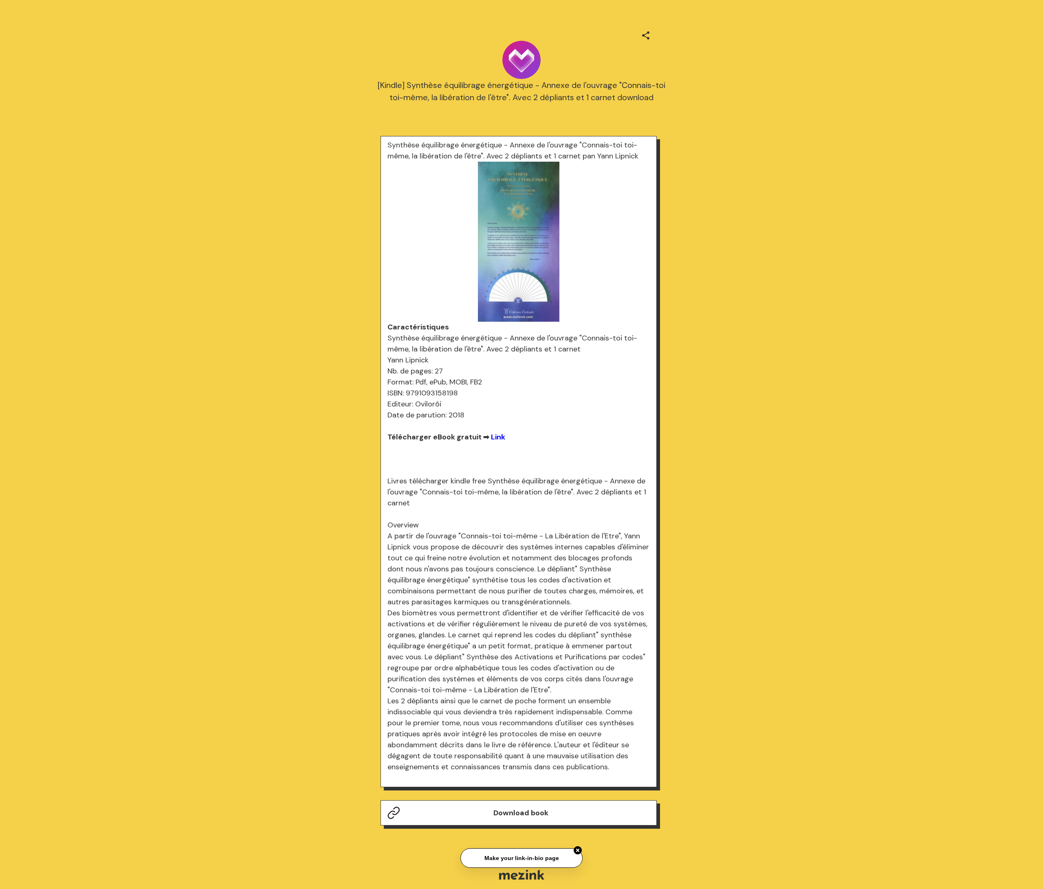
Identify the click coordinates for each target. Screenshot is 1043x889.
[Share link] (646, 34)
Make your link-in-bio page (521, 857)
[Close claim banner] (578, 849)
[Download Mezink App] (521, 874)
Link (498, 437)
